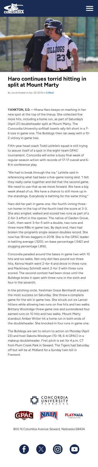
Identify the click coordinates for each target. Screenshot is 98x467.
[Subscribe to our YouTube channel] (74, 449)
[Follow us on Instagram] (57, 449)
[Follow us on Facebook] (24, 449)
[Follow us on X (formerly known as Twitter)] (40, 449)
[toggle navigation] (89, 8)
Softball (50, 92)
